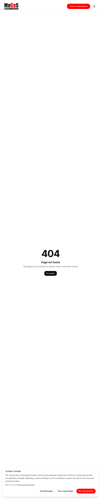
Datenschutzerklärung (26, 485)
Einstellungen (46, 491)
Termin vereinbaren (79, 6)
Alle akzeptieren (86, 491)
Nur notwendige (65, 491)
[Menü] (94, 6)
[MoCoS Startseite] (11, 6)
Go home (50, 273)
